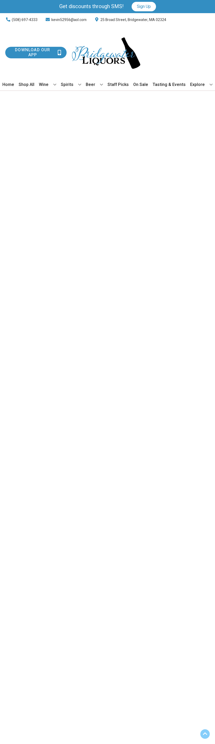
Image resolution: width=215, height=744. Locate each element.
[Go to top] (205, 734)
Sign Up (144, 6)
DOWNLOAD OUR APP (32, 52)
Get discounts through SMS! (91, 6)
